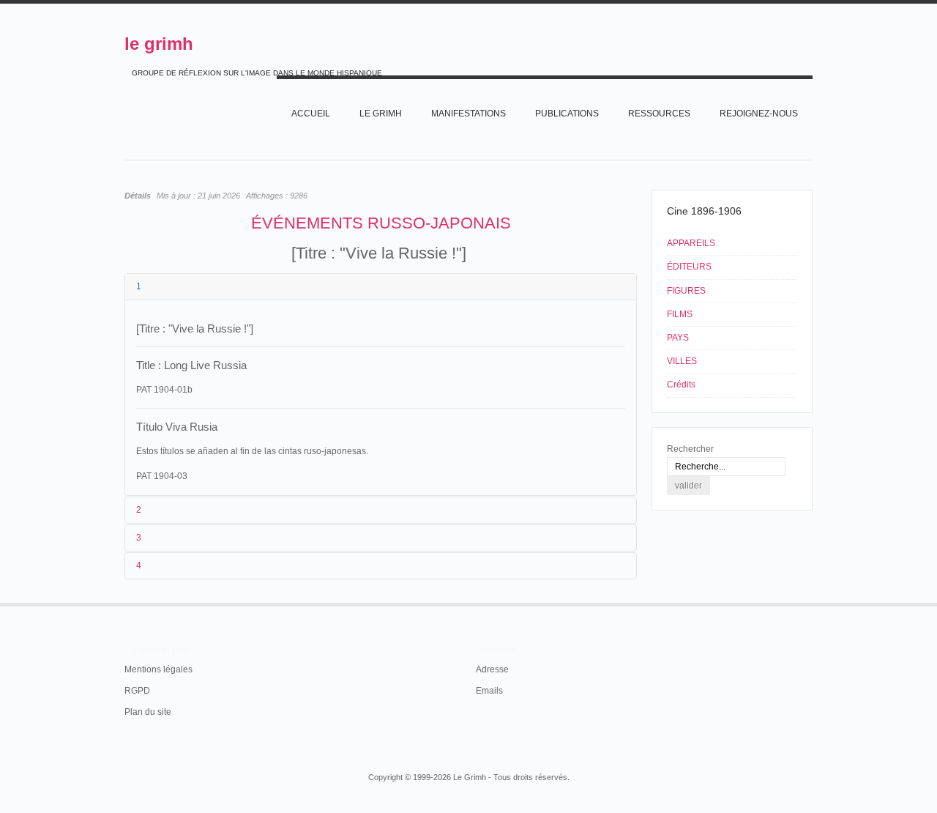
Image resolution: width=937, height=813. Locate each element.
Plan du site (147, 712)
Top (811, 602)
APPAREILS (691, 243)
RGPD (137, 691)
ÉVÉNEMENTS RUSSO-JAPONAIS (381, 223)
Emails (489, 691)
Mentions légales (158, 669)
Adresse (492, 669)
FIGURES (686, 291)
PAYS (678, 338)
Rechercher (690, 449)
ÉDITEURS (689, 266)
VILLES (682, 361)
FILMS (680, 314)
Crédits (681, 384)
